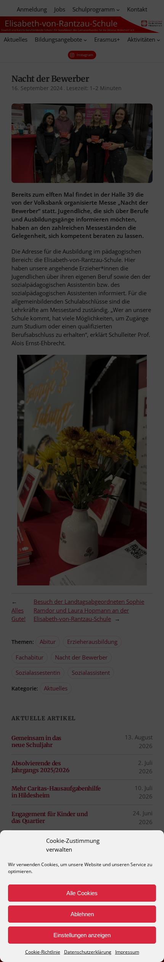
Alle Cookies (82, 893)
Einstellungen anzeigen (82, 935)
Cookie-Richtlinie (42, 952)
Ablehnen (82, 914)
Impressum (127, 952)
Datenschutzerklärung (87, 952)
